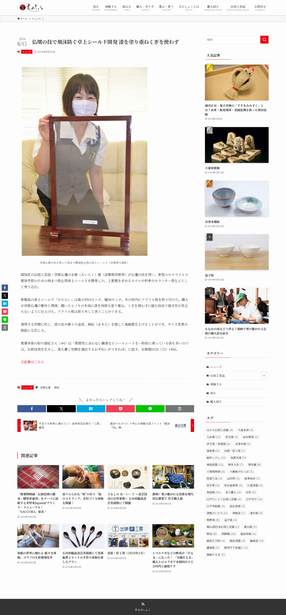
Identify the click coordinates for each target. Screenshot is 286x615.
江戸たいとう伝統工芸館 (224, 499)
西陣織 (229, 534)
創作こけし (216, 458)
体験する (216, 384)
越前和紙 (248, 534)
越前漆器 (237, 541)
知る (213, 393)
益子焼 (230, 520)
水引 (251, 492)
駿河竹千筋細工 (236, 548)
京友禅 (231, 437)
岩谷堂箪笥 (233, 485)
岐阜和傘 (252, 478)
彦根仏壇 (45, 387)
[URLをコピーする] (179, 408)
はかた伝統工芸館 (220, 430)
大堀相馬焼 (216, 471)
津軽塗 (238, 513)
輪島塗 (257, 541)
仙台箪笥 (250, 437)
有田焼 (214, 492)
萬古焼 (250, 527)
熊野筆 (213, 520)
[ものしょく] (31, 7)
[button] (31, 408)
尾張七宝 (214, 478)
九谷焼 (213, 437)
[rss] (143, 604)
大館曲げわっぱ (241, 471)
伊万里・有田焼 (218, 444)
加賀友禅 (238, 458)
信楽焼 (213, 451)
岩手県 (213, 485)
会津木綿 (243, 444)
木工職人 (233, 492)
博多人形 (235, 465)
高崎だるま (216, 554)
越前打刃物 (216, 541)
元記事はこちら (32, 361)
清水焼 (256, 513)
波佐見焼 (237, 506)
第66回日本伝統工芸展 (223, 527)
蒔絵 (56, 387)
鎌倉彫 (213, 548)
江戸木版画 (216, 506)
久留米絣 (245, 430)
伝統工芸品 (217, 375)
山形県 (233, 478)
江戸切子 (254, 499)
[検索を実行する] (264, 40)
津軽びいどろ (217, 513)
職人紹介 (216, 401)
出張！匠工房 (234, 451)
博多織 (254, 465)
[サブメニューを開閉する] (264, 375)
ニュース (26, 51)
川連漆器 (255, 485)
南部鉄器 (215, 465)
